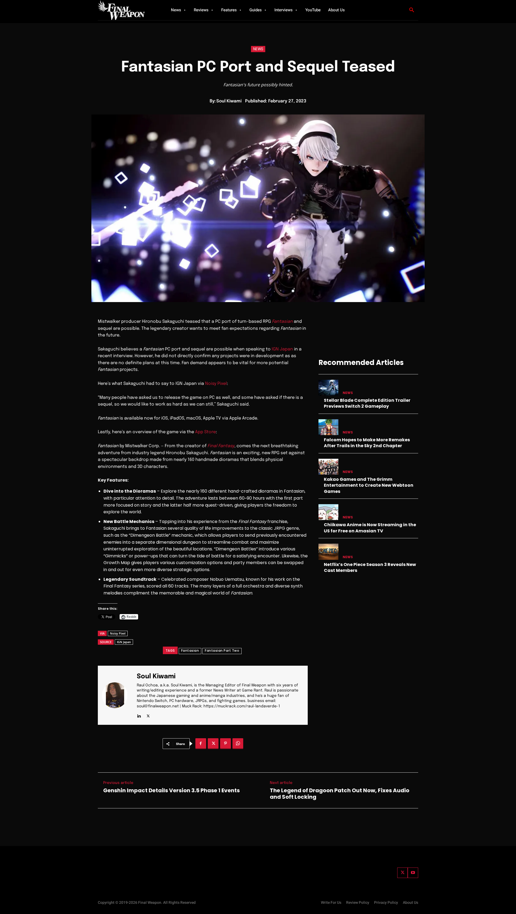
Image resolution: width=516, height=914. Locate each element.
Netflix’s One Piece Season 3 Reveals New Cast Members (370, 567)
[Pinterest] (225, 743)
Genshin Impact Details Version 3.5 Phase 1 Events (171, 790)
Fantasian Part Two (222, 650)
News (258, 49)
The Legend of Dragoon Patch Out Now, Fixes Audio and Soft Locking (339, 793)
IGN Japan (282, 349)
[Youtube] (413, 873)
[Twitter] (402, 873)
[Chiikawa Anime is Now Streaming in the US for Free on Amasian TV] (328, 512)
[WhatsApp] (237, 743)
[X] (148, 715)
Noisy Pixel (216, 383)
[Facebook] (200, 743)
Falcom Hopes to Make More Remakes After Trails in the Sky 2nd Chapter (367, 443)
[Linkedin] (139, 715)
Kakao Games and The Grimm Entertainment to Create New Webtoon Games (368, 485)
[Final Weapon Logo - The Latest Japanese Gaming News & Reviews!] (127, 10)
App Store (205, 432)
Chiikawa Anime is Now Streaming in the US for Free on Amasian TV (370, 528)
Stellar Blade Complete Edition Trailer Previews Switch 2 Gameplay (367, 403)
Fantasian (282, 321)
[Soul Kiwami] (118, 695)
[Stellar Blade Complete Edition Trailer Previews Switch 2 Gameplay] (328, 388)
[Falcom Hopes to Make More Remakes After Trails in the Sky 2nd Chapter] (328, 427)
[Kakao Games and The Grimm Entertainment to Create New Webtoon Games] (328, 467)
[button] (411, 10)
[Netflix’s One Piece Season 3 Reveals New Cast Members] (328, 552)
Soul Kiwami (229, 101)
